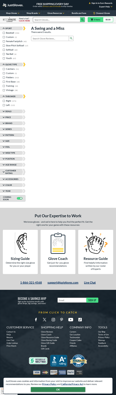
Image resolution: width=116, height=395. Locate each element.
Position (10, 159)
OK (58, 389)
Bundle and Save (79, 13)
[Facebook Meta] (36, 319)
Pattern (9, 135)
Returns (10, 337)
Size (7, 141)
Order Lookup (12, 343)
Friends (73, 343)
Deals (8, 111)
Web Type (10, 153)
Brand (8, 123)
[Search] (82, 19)
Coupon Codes (75, 340)
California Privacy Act (72, 384)
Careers (73, 332)
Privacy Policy (49, 384)
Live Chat (90, 282)
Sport (8, 28)
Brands (44, 346)
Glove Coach (46, 334)
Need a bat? (24, 19)
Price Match (11, 346)
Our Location (75, 334)
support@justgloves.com (63, 282)
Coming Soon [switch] (7, 198)
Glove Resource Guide (50, 337)
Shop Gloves (11, 13)
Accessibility (103, 346)
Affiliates (73, 346)
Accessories (11, 179)
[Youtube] (70, 319)
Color (8, 185)
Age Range (11, 164)
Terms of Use (103, 334)
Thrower (10, 96)
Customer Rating (10, 171)
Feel (7, 147)
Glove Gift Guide (48, 343)
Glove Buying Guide (49, 340)
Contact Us (11, 332)
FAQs (9, 334)
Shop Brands (32, 13)
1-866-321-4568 (31, 282)
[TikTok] (80, 319)
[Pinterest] (61, 319)
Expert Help (104, 7)
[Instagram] (53, 319)
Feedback (102, 343)
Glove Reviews (47, 332)
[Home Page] (13, 5)
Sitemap (101, 340)
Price (8, 117)
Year (7, 191)
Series (8, 129)
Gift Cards (45, 349)
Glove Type (11, 64)
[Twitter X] (44, 319)
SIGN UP (92, 300)
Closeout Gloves (103, 13)
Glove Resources (54, 13)
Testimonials (75, 337)
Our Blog (101, 332)
